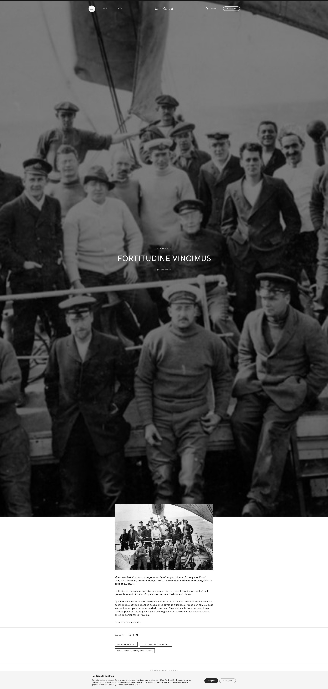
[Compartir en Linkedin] (130, 635)
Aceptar (211, 681)
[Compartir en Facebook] (133, 635)
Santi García (164, 8)
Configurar (227, 681)
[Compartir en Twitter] (137, 635)
